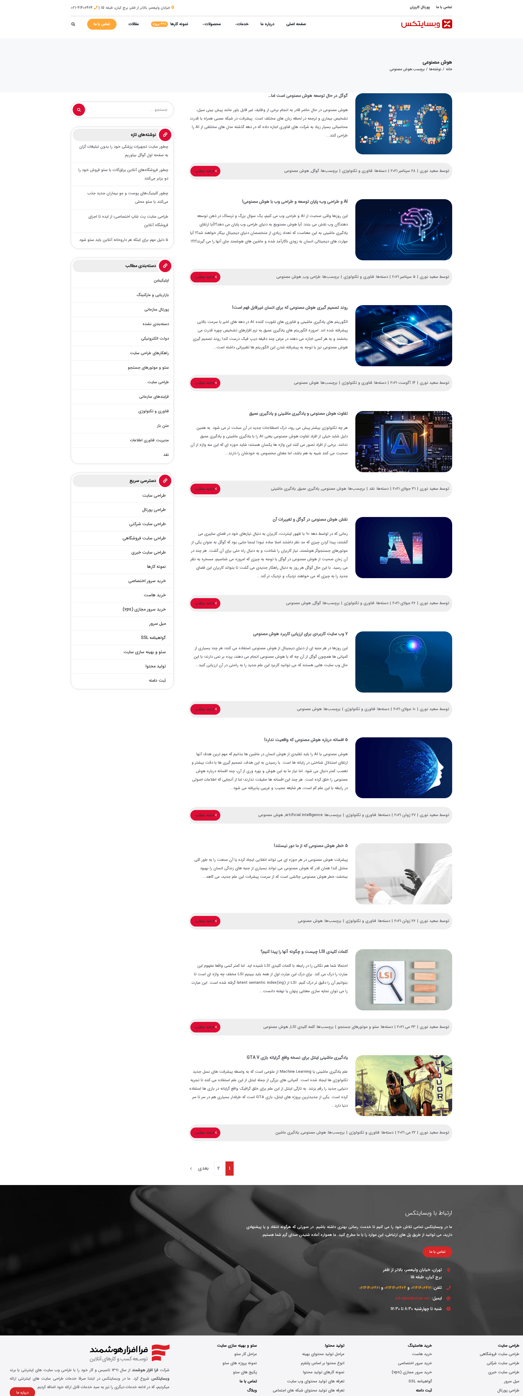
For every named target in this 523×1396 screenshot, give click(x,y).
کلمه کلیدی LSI (302, 1027)
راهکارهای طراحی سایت (149, 353)
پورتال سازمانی (156, 309)
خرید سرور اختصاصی (415, 1363)
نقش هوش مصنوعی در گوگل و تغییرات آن (403, 547)
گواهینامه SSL (420, 1381)
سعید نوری (429, 171)
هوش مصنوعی (296, 171)
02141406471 (421, 1288)
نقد (372, 489)
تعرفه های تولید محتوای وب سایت (315, 1381)
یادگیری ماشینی (283, 489)
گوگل (315, 171)
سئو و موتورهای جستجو (358, 1027)
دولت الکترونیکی (155, 338)
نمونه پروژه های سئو (239, 1363)
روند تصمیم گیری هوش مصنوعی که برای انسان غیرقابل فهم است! (403, 335)
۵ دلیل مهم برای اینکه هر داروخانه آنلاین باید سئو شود (123, 240)
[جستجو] (73, 24)
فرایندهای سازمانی (154, 396)
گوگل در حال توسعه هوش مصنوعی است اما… (403, 123)
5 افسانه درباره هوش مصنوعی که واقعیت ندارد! (403, 767)
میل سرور (511, 1381)
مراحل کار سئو (245, 1354)
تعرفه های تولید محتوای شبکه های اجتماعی (308, 1390)
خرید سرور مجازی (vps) (412, 1372)
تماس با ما (248, 1381)
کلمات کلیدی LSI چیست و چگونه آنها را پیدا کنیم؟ (403, 979)
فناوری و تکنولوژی (357, 171)
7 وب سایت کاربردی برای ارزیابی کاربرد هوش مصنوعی (403, 662)
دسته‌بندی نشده (156, 324)
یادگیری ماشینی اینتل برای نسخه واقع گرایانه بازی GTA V (403, 1085)
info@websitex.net (413, 1298)
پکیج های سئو (245, 1372)
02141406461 (369, 1288)
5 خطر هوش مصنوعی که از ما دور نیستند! (403, 873)
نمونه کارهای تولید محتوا (323, 1372)
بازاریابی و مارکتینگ (153, 295)
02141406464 (395, 1288)
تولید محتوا (334, 1345)
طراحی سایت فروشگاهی (499, 1354)
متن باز (163, 426)
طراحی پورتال (508, 1390)
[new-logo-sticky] (426, 21)
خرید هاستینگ (420, 1345)
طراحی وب (312, 277)
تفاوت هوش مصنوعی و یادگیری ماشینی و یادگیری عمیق (403, 441)
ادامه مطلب (205, 171)
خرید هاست (422, 1354)
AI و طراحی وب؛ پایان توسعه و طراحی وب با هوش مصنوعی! (403, 229)
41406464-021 (82, 8)
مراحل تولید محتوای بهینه (323, 1354)
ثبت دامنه (424, 1390)
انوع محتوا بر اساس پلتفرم (322, 1363)
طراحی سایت (158, 382)
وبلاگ (252, 1390)
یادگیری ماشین (287, 1132)
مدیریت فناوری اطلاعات (149, 440)
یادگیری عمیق (308, 489)
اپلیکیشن (161, 280)
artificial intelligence (304, 815)
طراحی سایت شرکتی (503, 1363)
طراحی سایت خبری (503, 1372)
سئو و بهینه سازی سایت (237, 1345)
